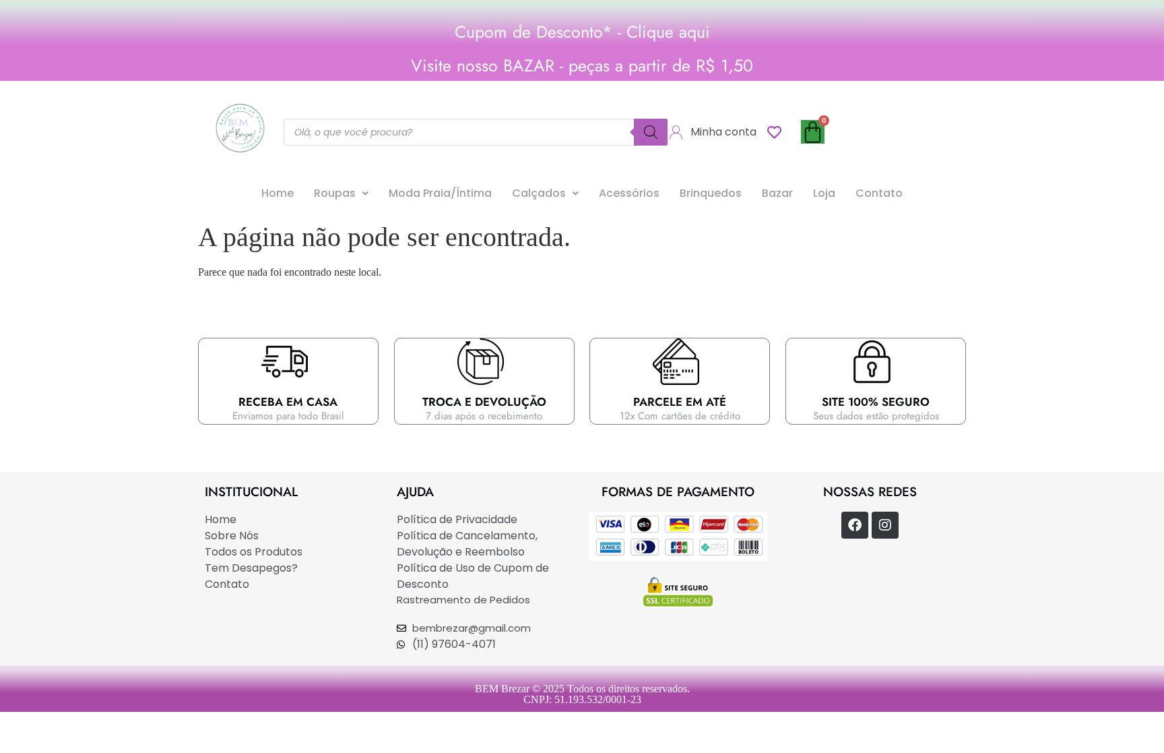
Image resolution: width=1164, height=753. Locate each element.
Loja (824, 193)
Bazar (777, 193)
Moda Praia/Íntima (440, 193)
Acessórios (629, 193)
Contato (879, 193)
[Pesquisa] (651, 132)
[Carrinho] (813, 132)
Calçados (539, 193)
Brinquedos (711, 193)
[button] (341, 193)
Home (277, 193)
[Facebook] (854, 525)
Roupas (335, 193)
